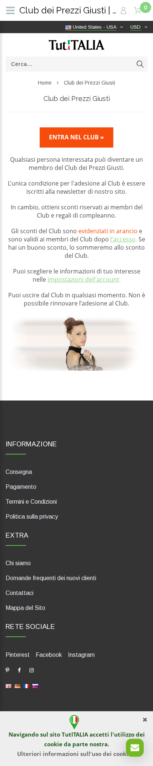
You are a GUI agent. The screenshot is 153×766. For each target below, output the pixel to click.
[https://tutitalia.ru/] (35, 685)
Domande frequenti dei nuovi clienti (51, 578)
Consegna (19, 472)
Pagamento (21, 487)
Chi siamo (18, 563)
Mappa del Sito (25, 608)
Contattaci (19, 593)
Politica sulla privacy (32, 516)
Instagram (81, 655)
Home (45, 83)
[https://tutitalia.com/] (9, 685)
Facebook (49, 655)
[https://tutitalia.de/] (17, 685)
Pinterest (18, 655)
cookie (53, 744)
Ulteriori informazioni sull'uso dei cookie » (76, 753)
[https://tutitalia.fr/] (26, 685)
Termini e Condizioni (31, 501)
